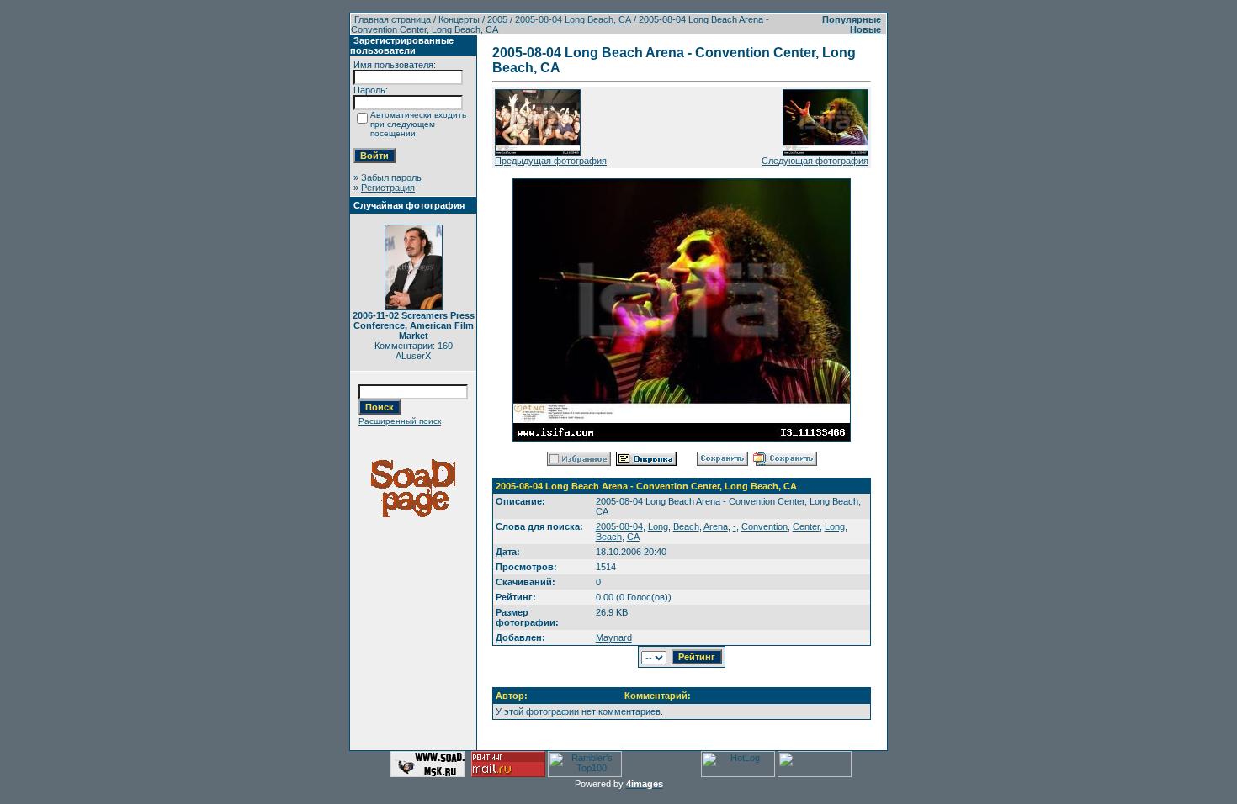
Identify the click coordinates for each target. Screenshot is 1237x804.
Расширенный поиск (399, 421)
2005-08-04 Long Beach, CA (573, 19)
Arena (715, 526)
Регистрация (388, 187)
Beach (686, 526)
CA (633, 537)
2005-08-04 (619, 526)
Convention (764, 526)
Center (806, 526)
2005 (497, 19)
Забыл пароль (391, 177)
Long (658, 526)
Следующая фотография (815, 161)
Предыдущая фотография (551, 161)
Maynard (614, 637)
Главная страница (392, 19)
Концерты (459, 19)
